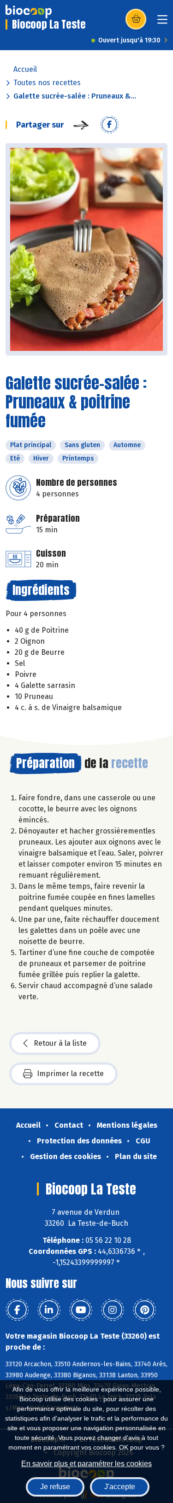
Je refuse (55, 1487)
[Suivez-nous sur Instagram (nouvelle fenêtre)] (112, 1310)
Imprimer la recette (70, 1073)
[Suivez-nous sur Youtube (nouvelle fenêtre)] (80, 1310)
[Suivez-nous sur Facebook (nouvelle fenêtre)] (17, 1310)
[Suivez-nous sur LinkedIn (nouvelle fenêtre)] (48, 1310)
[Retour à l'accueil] (29, 11)
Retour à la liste (60, 1043)
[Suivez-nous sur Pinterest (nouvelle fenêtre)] (144, 1310)
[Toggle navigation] (162, 22)
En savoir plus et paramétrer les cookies (86, 1464)
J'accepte (119, 1487)
